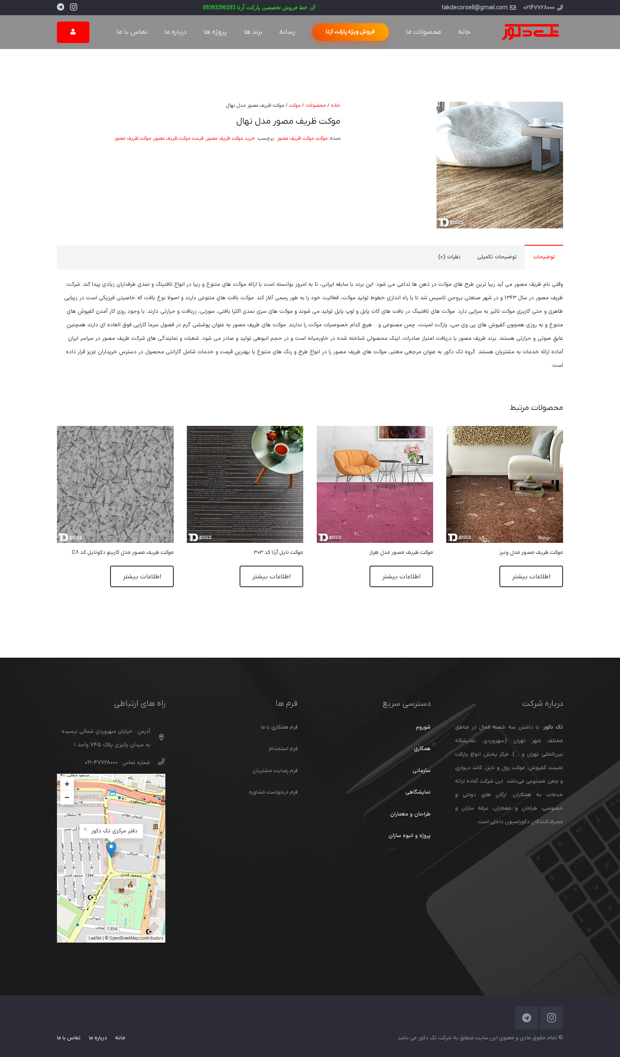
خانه (335, 105)
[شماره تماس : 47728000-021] (157, 763)
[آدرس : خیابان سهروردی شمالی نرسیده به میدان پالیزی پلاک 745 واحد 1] (157, 738)
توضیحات (544, 257)
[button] (382, 113)
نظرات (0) (449, 257)
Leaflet (95, 938)
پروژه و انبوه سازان (409, 836)
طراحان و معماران (410, 814)
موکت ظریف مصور (295, 138)
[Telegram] (60, 7)
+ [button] (67, 784)
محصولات (316, 105)
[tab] (544, 257)
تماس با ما (69, 1037)
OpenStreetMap (124, 938)
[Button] (73, 32)
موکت (294, 105)
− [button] (67, 797)
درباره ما (98, 1037)
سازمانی (421, 771)
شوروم (423, 727)
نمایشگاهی (418, 792)
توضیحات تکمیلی (497, 257)
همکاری (422, 749)
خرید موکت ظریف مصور (230, 138)
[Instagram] (73, 7)
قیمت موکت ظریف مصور (179, 138)
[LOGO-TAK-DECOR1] (530, 32)
